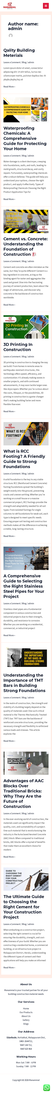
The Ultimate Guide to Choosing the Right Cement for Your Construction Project (23, 907)
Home (26, 1008)
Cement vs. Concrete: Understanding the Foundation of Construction (25, 246)
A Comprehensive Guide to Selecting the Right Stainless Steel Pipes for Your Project (23, 586)
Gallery (26, 1020)
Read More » (9, 86)
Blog (24, 62)
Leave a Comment (11, 62)
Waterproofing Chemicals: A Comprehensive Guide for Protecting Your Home (25, 138)
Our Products (26, 1012)
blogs (26, 1023)
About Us (26, 1016)
